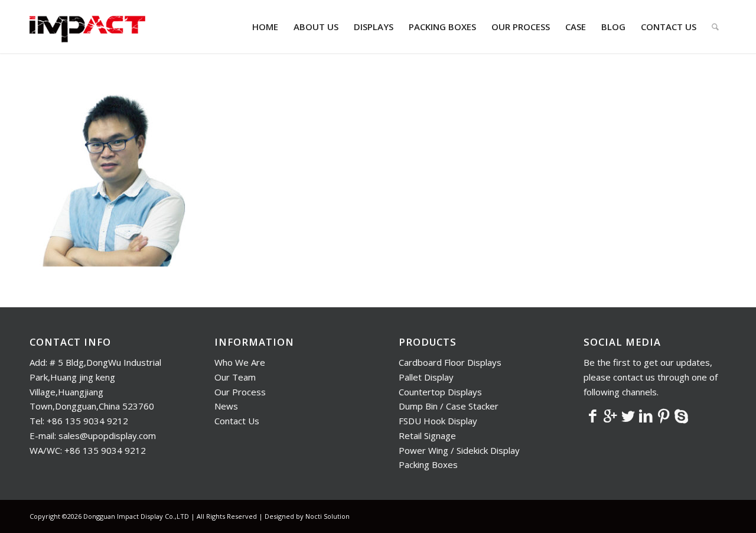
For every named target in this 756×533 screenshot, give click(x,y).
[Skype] (681, 415)
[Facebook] (592, 415)
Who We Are (239, 362)
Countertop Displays (440, 392)
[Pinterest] (663, 415)
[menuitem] (265, 26)
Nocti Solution (327, 516)
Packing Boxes (428, 464)
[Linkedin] (645, 415)
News (226, 406)
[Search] (715, 26)
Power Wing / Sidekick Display (459, 450)
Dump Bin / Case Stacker (448, 406)
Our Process (240, 392)
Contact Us (236, 421)
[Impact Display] (87, 26)
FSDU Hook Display (438, 421)
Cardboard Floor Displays (450, 362)
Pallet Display (426, 377)
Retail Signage (427, 435)
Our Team (235, 377)
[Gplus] (610, 415)
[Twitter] (628, 415)
